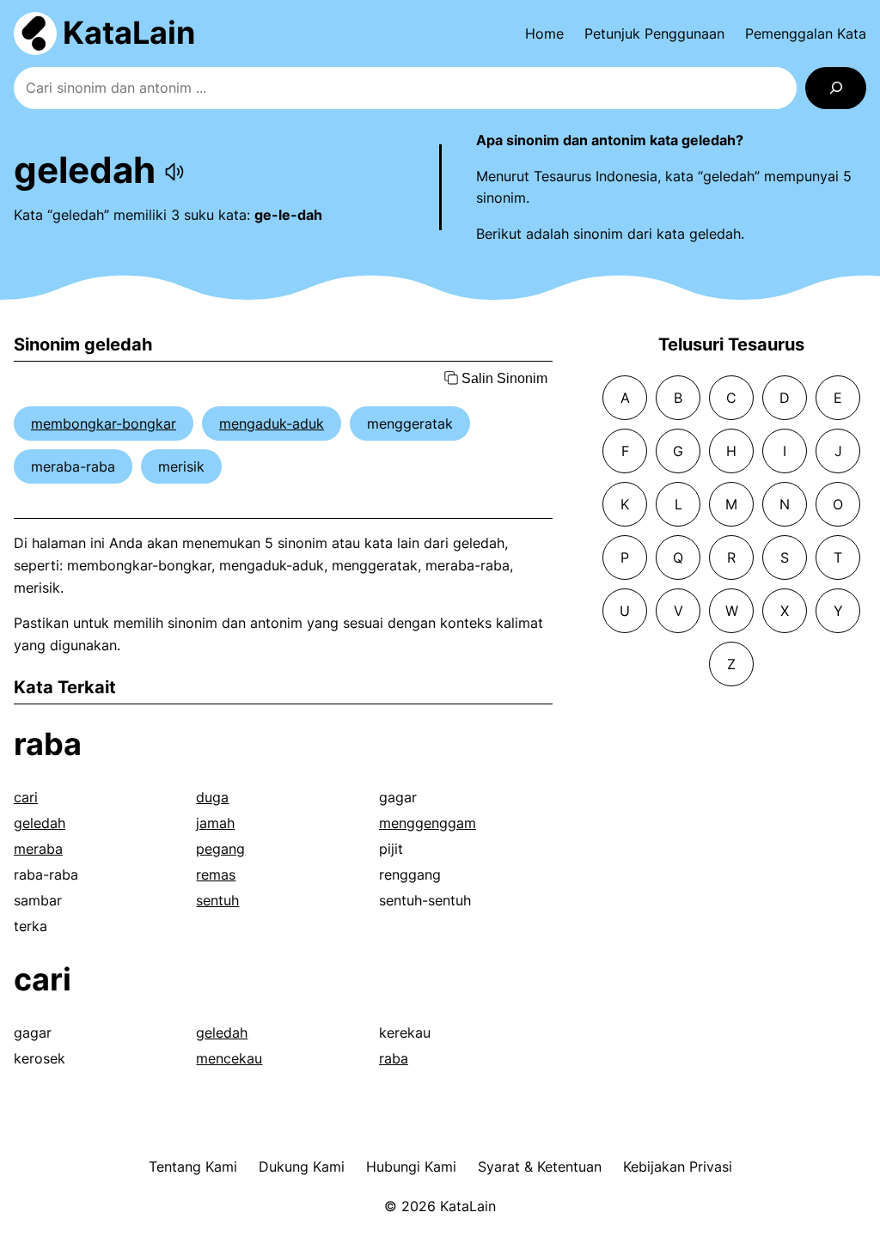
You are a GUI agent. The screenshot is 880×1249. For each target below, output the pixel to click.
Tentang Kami (193, 1166)
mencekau (229, 1058)
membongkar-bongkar (103, 423)
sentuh (217, 900)
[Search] (835, 88)
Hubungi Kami (411, 1166)
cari (26, 797)
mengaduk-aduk (271, 423)
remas (215, 874)
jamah (215, 823)
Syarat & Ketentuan (540, 1166)
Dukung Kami (302, 1166)
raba (48, 744)
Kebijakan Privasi (677, 1166)
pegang (220, 848)
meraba (38, 848)
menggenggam (427, 823)
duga (212, 797)
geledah (39, 823)
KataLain (129, 33)
